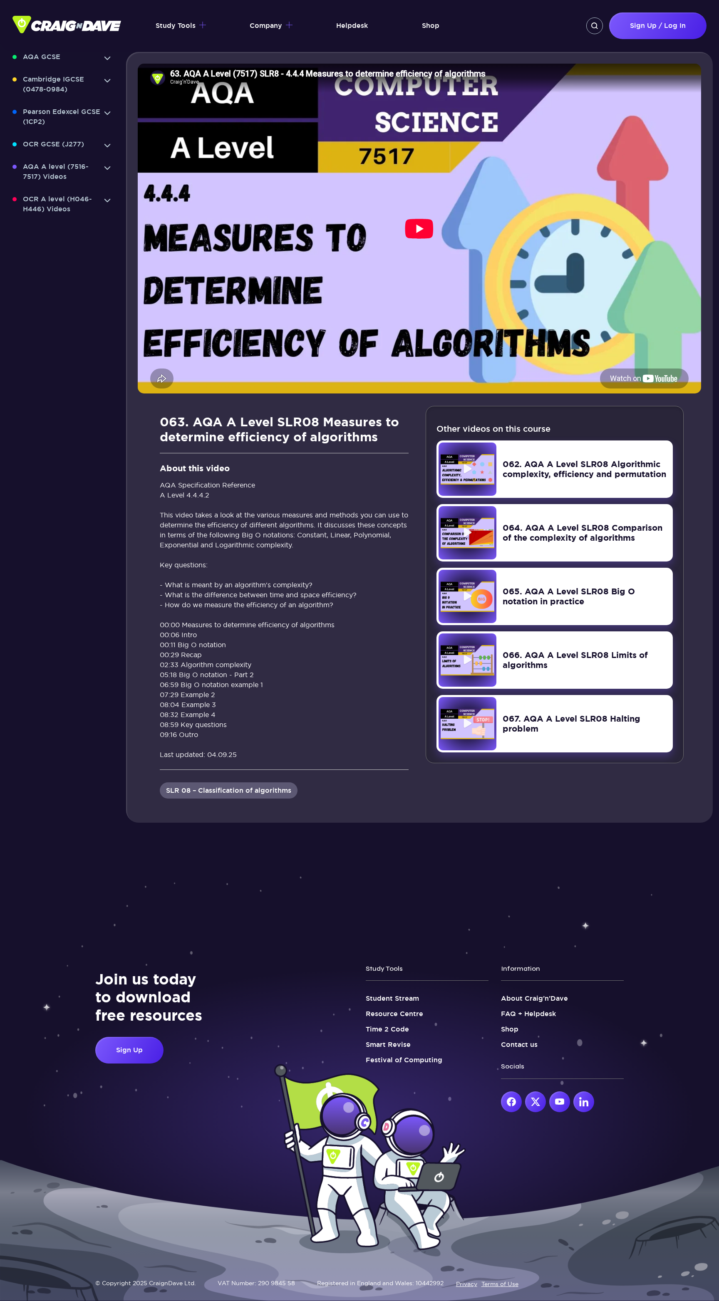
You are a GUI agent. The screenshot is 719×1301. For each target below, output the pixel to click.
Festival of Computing (404, 1060)
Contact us (519, 1044)
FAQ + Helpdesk (528, 1013)
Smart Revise (388, 1044)
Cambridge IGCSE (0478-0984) (53, 84)
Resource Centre (394, 1013)
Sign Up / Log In (658, 25)
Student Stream (392, 998)
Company (266, 25)
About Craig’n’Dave (534, 998)
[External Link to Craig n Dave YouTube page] (559, 1101)
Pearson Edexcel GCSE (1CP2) (61, 116)
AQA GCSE (41, 56)
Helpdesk (352, 25)
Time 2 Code (387, 1029)
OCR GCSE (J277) (53, 144)
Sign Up (129, 1050)
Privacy (466, 1284)
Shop (430, 25)
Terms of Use (499, 1284)
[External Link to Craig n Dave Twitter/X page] (535, 1101)
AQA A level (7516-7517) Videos (56, 171)
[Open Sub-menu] (107, 58)
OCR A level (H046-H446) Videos (57, 204)
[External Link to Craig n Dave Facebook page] (511, 1101)
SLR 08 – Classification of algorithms (228, 790)
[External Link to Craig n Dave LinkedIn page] (583, 1101)
